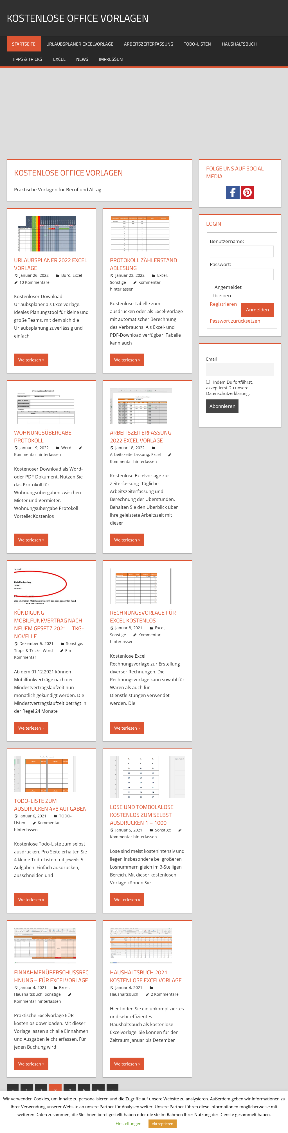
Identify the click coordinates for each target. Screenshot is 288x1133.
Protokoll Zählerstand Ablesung (143, 264)
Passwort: (220, 264)
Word (66, 447)
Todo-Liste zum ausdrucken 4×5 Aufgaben (50, 804)
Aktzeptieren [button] (162, 1123)
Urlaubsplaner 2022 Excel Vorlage (50, 264)
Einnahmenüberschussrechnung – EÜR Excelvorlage (51, 976)
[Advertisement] (144, 110)
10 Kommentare (34, 282)
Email (211, 359)
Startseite (23, 44)
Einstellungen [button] (128, 1123)
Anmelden (257, 309)
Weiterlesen (29, 360)
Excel (59, 59)
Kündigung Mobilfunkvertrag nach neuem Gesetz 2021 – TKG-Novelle (49, 624)
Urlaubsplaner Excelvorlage (79, 44)
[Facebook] (233, 192)
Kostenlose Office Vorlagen (77, 18)
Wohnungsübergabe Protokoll (42, 436)
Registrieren (223, 304)
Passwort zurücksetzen (235, 321)
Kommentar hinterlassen (37, 454)
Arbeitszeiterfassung (148, 44)
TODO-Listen (197, 44)
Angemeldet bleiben (228, 291)
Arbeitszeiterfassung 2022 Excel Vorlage (140, 436)
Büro (65, 275)
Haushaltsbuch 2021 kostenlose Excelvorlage (146, 976)
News (82, 59)
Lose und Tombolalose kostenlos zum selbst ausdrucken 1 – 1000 (142, 814)
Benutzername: (227, 241)
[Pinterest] (247, 192)
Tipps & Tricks (27, 59)
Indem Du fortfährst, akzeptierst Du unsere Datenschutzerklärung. (229, 387)
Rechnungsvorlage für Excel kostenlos (143, 616)
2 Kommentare (165, 994)
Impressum (111, 59)
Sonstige (118, 282)
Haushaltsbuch (239, 44)
